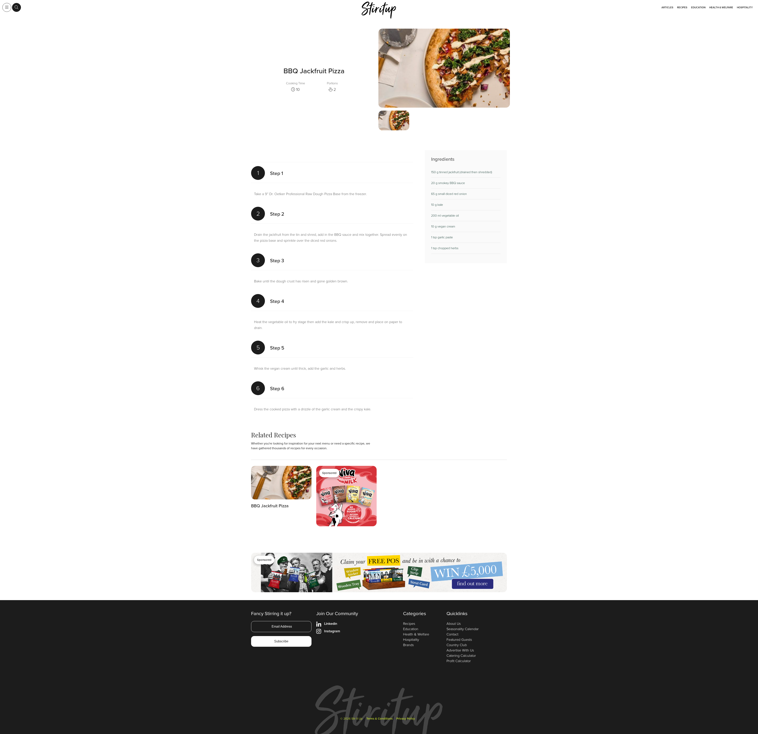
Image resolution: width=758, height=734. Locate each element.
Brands (408, 645)
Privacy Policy (405, 718)
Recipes (682, 7)
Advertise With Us (460, 650)
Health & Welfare (721, 7)
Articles (667, 7)
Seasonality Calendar (463, 629)
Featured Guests (459, 639)
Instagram (332, 631)
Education (698, 7)
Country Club (457, 645)
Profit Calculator (459, 661)
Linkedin (330, 623)
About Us (454, 623)
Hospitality (745, 7)
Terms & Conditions (379, 718)
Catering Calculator (461, 655)
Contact (452, 634)
